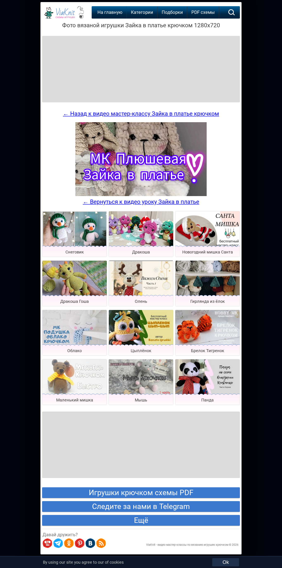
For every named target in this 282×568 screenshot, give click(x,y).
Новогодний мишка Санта (207, 252)
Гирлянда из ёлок (207, 301)
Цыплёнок (141, 350)
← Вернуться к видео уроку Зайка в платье (141, 201)
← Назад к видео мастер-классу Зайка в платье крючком (141, 113)
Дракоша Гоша (74, 301)
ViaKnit (65, 14)
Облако (74, 350)
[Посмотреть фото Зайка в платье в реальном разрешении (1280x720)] (141, 195)
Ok (226, 562)
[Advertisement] (75, 64)
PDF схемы (203, 12)
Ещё (141, 520)
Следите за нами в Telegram (141, 506)
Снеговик (74, 252)
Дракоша (141, 252)
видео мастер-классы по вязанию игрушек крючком (193, 544)
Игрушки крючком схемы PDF (141, 492)
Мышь (141, 400)
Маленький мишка (74, 400)
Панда (207, 400)
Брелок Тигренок (207, 350)
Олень (141, 301)
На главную (109, 12)
